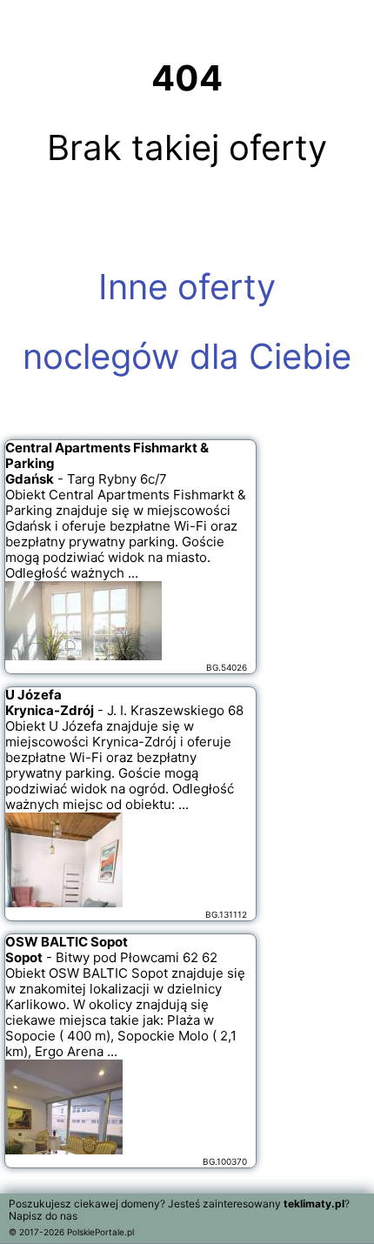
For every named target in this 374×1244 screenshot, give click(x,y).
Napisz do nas (43, 1215)
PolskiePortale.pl (100, 1232)
